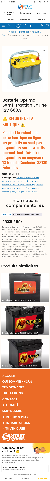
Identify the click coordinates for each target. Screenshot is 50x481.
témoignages (25, 13)
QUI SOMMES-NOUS (9, 13)
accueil (8, 376)
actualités (9, 19)
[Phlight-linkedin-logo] (48, 2)
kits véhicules (14, 428)
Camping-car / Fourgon (13, 191)
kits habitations (16, 423)
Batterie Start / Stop (22, 188)
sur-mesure (25, 19)
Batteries (24, 31)
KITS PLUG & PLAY (20, 25)
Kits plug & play (15, 417)
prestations (41, 13)
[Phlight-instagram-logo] (39, 2)
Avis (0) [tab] (38, 214)
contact (41, 19)
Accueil (13, 31)
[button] (3, 26)
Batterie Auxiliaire (24, 177)
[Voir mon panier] (47, 25)
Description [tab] (7, 214)
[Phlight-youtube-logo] (35, 2)
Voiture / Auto (31, 191)
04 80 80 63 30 (9, 2)
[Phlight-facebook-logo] (44, 2)
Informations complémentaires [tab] (23, 214)
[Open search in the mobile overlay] (10, 25)
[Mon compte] (42, 25)
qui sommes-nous (17, 381)
